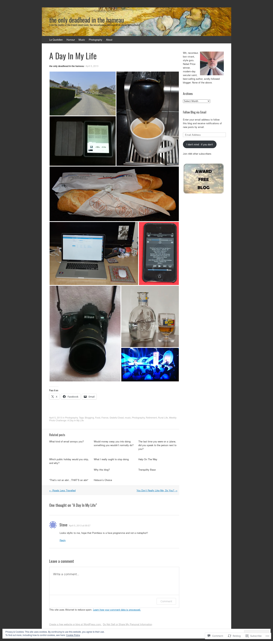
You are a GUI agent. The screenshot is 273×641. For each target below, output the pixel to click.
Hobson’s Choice (103, 480)
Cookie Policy (73, 635)
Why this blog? (102, 469)
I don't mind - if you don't (199, 144)
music (128, 417)
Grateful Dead (117, 417)
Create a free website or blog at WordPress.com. (75, 624)
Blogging (89, 417)
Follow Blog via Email (194, 112)
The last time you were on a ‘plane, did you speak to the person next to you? (157, 445)
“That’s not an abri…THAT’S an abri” (68, 480)
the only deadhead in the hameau (66, 66)
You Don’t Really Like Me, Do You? (156, 490)
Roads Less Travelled (62, 490)
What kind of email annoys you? (66, 441)
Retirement (151, 417)
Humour (70, 39)
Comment (166, 601)
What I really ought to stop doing (111, 459)
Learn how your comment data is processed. (117, 609)
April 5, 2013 (92, 65)
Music (82, 39)
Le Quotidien (56, 39)
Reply (63, 540)
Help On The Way (147, 459)
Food (97, 417)
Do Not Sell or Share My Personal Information (127, 624)
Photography (95, 39)
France (104, 417)
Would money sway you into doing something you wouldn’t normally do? (114, 443)
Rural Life (163, 417)
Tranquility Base (147, 469)
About (109, 39)
